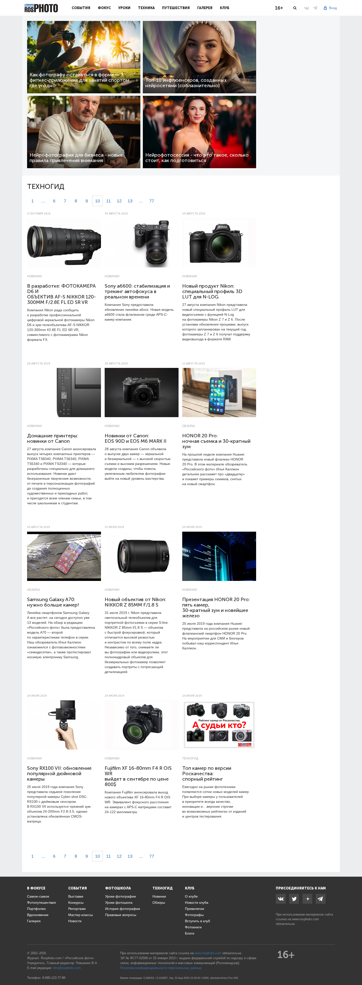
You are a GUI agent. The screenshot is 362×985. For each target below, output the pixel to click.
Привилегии (194, 909)
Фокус (104, 8)
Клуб (224, 8)
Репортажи (77, 909)
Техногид (190, 758)
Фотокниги (193, 927)
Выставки (75, 896)
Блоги (189, 933)
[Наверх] (355, 968)
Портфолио (36, 909)
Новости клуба (196, 902)
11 (108, 200)
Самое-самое (38, 896)
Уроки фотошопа (118, 902)
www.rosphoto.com (305, 919)
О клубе (191, 896)
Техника (146, 8)
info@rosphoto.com (67, 968)
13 (130, 200)
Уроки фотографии (120, 896)
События (81, 8)
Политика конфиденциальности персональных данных (161, 968)
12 (119, 200)
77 (151, 200)
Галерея (205, 8)
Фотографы (194, 915)
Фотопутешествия (41, 902)
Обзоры (188, 426)
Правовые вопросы (120, 915)
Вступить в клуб (197, 921)
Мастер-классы (80, 915)
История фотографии (122, 909)
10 (97, 200)
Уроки (124, 8)
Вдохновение (38, 915)
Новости (75, 921)
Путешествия (176, 8)
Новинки (34, 276)
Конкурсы (75, 902)
